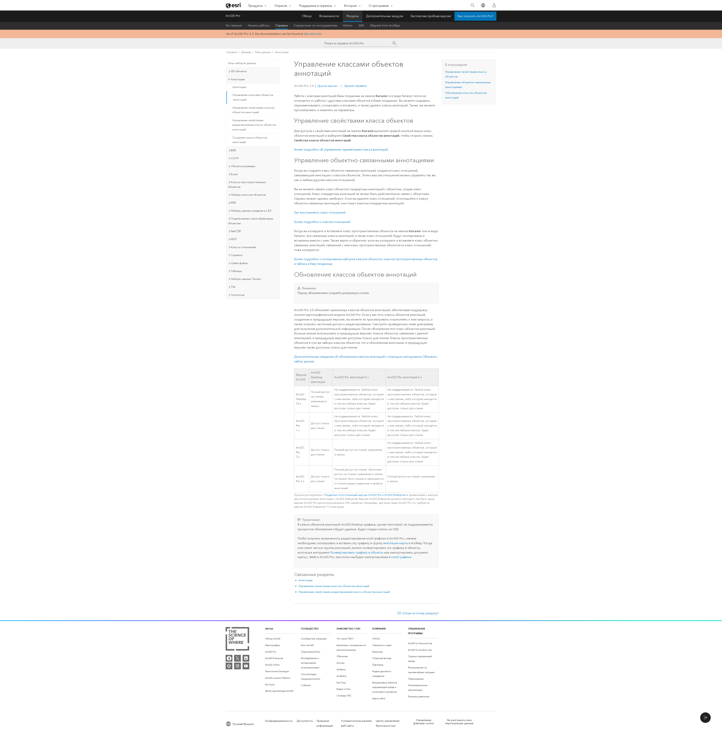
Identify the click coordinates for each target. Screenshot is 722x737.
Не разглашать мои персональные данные (459, 722)
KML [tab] (233, 202)
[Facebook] (229, 658)
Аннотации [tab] (238, 79)
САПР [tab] (235, 158)
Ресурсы (353, 16)
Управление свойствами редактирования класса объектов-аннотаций (254, 125)
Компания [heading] (379, 628)
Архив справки (355, 86)
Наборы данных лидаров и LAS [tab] (251, 210)
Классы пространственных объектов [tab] (247, 184)
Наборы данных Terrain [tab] (246, 279)
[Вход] (494, 5)
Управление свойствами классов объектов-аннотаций (253, 110)
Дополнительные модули (384, 16)
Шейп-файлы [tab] (239, 263)
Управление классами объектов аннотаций (252, 97)
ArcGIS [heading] (269, 628)
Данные (246, 52)
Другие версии (327, 86)
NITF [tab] (234, 239)
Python (347, 25)
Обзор (307, 16)
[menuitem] (280, 639)
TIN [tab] (233, 287)
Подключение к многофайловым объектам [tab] (250, 221)
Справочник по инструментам (315, 25)
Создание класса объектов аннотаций (249, 140)
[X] (237, 658)
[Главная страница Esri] (233, 5)
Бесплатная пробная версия (431, 16)
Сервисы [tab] (237, 255)
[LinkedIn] (246, 658)
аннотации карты (395, 543)
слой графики (401, 557)
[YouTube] (246, 666)
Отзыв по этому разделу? (420, 613)
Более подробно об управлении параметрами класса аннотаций (341, 149)
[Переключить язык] (483, 5)
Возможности (329, 16)
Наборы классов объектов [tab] (248, 194)
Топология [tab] (237, 295)
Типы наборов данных (242, 63)
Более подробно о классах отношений (322, 222)
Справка (281, 25)
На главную (234, 25)
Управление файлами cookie (423, 722)
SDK (361, 25)
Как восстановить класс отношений (319, 212)
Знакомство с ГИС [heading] (348, 628)
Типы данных (263, 52)
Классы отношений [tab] (243, 247)
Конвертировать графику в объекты (357, 552)
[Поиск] (472, 5)
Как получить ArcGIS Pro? (475, 16)
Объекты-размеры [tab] (243, 166)
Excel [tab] (234, 174)
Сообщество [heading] (310, 628)
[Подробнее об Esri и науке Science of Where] (237, 639)
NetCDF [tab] (236, 231)
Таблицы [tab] (236, 271)
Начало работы (258, 25)
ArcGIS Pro (233, 15)
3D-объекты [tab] (239, 71)
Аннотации (282, 52)
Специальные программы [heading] (416, 631)
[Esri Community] (229, 666)
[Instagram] (237, 666)
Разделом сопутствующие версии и (365, 495)
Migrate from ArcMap (385, 25)
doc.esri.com (313, 34)
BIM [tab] (233, 150)
